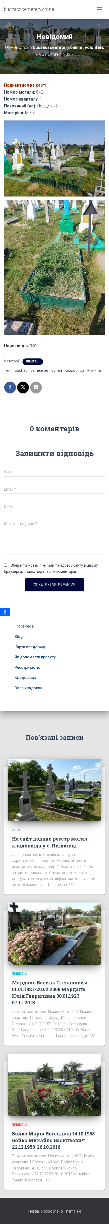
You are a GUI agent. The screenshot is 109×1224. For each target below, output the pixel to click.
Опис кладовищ (29, 688)
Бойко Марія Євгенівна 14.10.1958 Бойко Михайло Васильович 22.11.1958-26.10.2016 (53, 1140)
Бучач (56, 370)
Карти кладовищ (30, 647)
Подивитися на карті (25, 85)
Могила (94, 370)
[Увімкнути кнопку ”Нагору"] (98, 1213)
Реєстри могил (28, 667)
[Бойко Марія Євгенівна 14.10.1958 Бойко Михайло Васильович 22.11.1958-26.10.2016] (54, 1084)
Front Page (24, 626)
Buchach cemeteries (32, 370)
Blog (19, 636)
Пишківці (32, 361)
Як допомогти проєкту (35, 657)
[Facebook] (5, 612)
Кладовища (75, 370)
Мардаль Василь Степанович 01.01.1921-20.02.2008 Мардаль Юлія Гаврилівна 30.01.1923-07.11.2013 (49, 992)
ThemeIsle (72, 1211)
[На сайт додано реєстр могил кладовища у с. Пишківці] (54, 789)
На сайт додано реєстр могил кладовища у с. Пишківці (49, 842)
